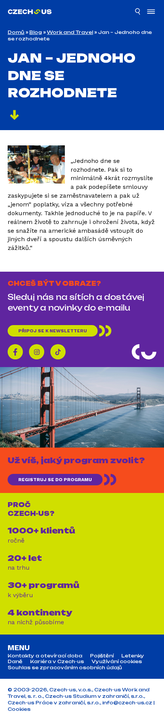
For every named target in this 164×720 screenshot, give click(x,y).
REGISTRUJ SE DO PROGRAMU (55, 479)
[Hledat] (138, 12)
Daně (15, 661)
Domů (16, 32)
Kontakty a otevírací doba (45, 656)
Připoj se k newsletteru (52, 330)
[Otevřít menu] (151, 12)
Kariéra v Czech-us (57, 661)
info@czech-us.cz (127, 703)
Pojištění (102, 656)
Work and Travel (70, 32)
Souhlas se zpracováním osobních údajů (65, 667)
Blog (35, 32)
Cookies (19, 709)
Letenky (132, 656)
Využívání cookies (117, 661)
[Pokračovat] (14, 116)
